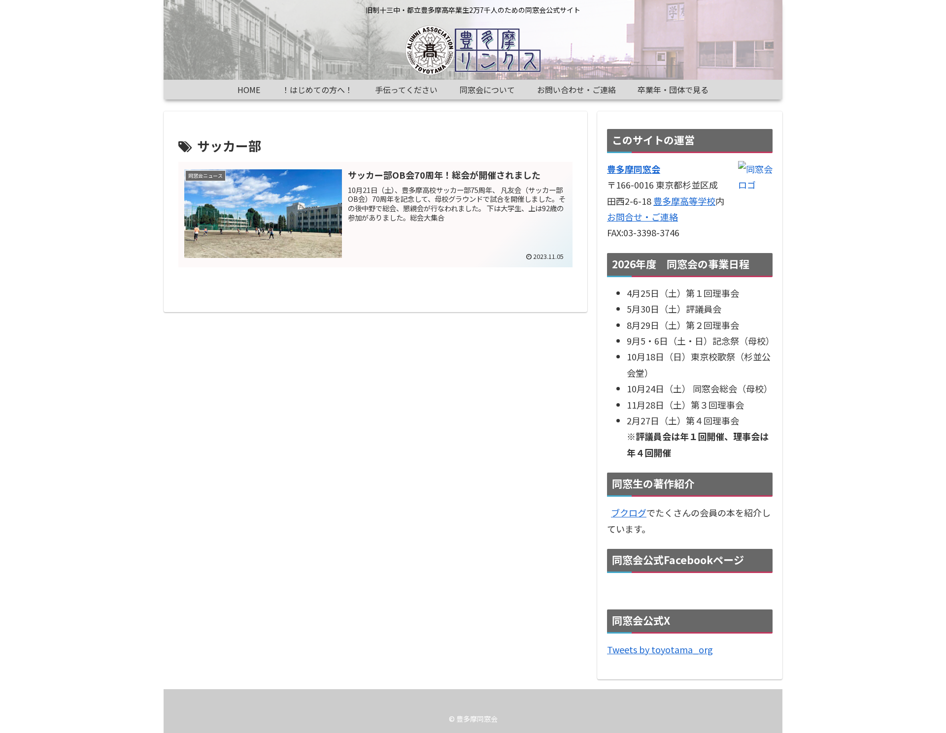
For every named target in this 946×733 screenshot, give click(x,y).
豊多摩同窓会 (633, 168)
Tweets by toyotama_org (660, 649)
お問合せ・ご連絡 (642, 216)
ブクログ (628, 512)
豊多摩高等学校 (684, 200)
